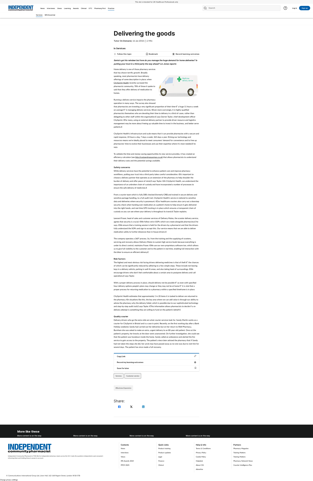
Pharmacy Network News (243, 461)
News (123, 448)
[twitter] (131, 407)
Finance (161, 461)
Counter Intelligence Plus (242, 465)
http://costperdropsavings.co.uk (148, 157)
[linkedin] (143, 407)
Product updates (164, 453)
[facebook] (119, 407)
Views (123, 457)
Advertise (199, 469)
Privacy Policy (201, 453)
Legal (160, 457)
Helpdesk (199, 461)
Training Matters (239, 453)
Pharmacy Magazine (240, 448)
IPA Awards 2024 (127, 461)
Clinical (161, 465)
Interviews (125, 453)
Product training (164, 448)
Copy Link (121, 356)
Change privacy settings (9, 480)
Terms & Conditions (203, 448)
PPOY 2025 (125, 465)
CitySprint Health (121, 83)
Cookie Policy (201, 457)
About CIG (200, 465)
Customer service (132, 376)
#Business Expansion (123, 388)
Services (119, 376)
